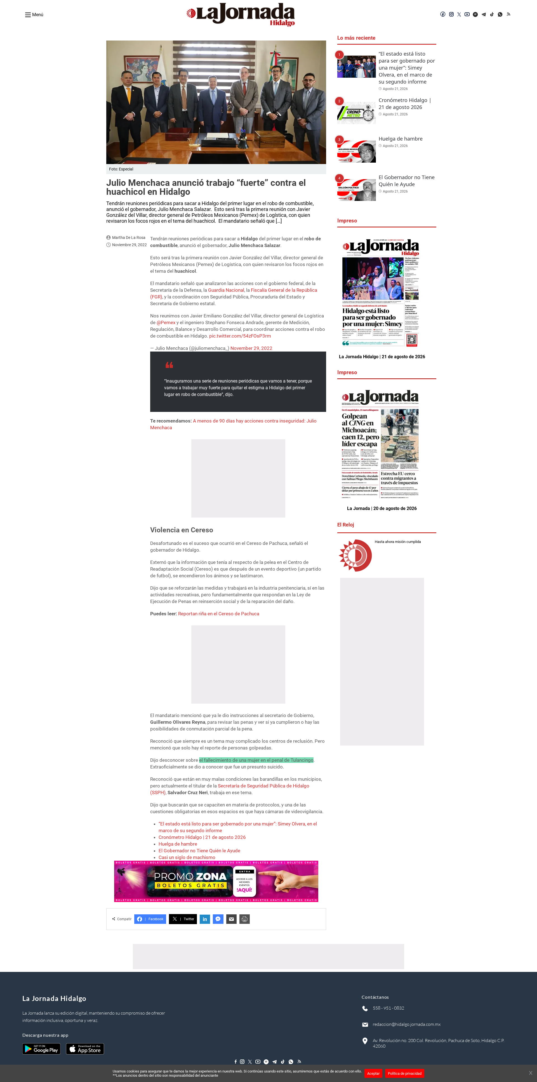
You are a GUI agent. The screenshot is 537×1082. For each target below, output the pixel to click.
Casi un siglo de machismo (187, 857)
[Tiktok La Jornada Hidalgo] (492, 14)
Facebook (154, 919)
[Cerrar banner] (530, 1073)
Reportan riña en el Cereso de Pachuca (218, 613)
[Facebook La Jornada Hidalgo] (443, 14)
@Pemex (166, 322)
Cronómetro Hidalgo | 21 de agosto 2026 (202, 837)
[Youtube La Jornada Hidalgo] (467, 14)
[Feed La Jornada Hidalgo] (509, 14)
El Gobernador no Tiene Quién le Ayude (199, 850)
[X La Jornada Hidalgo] (459, 14)
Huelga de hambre (178, 844)
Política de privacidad (404, 1073)
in (205, 919)
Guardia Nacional (226, 290)
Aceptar (373, 1073)
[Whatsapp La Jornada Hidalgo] (500, 14)
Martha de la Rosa (128, 237)
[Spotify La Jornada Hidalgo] (475, 14)
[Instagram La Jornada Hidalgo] (451, 14)
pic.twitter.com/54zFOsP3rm (240, 336)
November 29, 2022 (251, 348)
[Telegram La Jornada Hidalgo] (484, 14)
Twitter (187, 919)
